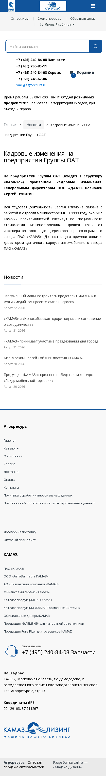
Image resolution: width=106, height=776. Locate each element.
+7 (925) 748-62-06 (31, 78)
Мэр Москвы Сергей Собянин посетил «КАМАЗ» (43, 358)
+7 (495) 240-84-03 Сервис (38, 72)
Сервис (9, 464)
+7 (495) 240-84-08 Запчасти (40, 59)
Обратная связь (82, 18)
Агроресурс (14, 762)
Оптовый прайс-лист (19, 540)
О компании (13, 456)
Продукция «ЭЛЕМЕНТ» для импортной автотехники (44, 623)
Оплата (9, 480)
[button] (57, 24)
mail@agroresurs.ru (31, 85)
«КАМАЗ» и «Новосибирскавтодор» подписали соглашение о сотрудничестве (52, 321)
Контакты (11, 487)
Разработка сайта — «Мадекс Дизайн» (70, 764)
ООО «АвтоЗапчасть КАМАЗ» (26, 576)
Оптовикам (20, 18)
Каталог (10, 448)
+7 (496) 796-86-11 (31, 65)
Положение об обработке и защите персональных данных (49, 503)
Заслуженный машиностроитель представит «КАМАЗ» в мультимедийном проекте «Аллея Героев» (50, 299)
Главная (10, 124)
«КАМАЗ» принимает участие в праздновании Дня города (51, 341)
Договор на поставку (20, 532)
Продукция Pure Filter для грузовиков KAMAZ (38, 631)
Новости (34, 124)
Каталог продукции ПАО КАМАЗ (28, 600)
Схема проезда (49, 18)
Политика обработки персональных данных (38, 495)
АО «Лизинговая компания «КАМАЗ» (31, 584)
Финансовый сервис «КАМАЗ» (27, 592)
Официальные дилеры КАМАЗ (27, 616)
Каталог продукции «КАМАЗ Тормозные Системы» (42, 608)
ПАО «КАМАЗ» (14, 569)
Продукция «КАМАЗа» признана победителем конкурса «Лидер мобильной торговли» (49, 377)
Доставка (11, 472)
